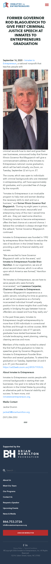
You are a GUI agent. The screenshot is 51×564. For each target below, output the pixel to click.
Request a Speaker (11, 502)
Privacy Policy (17, 548)
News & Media (9, 514)
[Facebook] (24, 545)
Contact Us (7, 497)
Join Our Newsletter (25, 533)
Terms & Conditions (30, 548)
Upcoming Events (10, 508)
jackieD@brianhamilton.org (16, 412)
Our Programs (9, 491)
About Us (7, 480)
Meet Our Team (9, 486)
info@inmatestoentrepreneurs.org (15, 525)
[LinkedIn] (26, 545)
